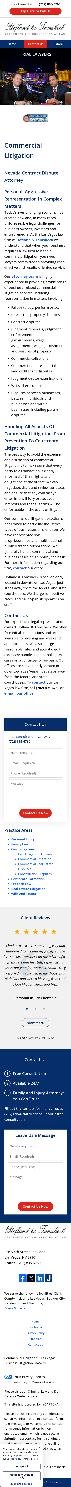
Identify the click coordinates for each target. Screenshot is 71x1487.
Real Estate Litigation (28, 889)
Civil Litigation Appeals (35, 854)
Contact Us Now (35, 813)
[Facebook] (23, 1278)
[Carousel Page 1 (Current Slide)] (27, 1008)
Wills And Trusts (23, 894)
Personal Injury (22, 839)
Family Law (19, 844)
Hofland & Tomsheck (34, 240)
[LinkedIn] (40, 1278)
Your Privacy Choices (29, 1377)
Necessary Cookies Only (21, 1476)
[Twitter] (31, 1278)
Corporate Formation (28, 879)
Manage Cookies (44, 1382)
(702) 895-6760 (28, 1262)
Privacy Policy (36, 1333)
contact (20, 568)
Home (12, 44)
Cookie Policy (17, 1382)
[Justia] (48, 1278)
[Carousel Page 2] (35, 1008)
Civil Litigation (22, 849)
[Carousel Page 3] (44, 1008)
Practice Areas (18, 830)
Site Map (35, 1339)
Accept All (21, 1466)
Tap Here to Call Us (35, 11)
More (59, 44)
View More (35, 1023)
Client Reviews (35, 917)
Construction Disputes (35, 874)
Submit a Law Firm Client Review (35, 1037)
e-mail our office (18, 693)
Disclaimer (35, 1327)
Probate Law (21, 884)
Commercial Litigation (34, 859)
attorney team (25, 276)
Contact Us (35, 44)
